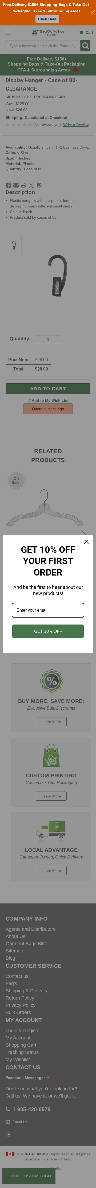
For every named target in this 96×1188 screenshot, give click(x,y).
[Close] (86, 541)
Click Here (47, 19)
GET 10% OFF (48, 631)
